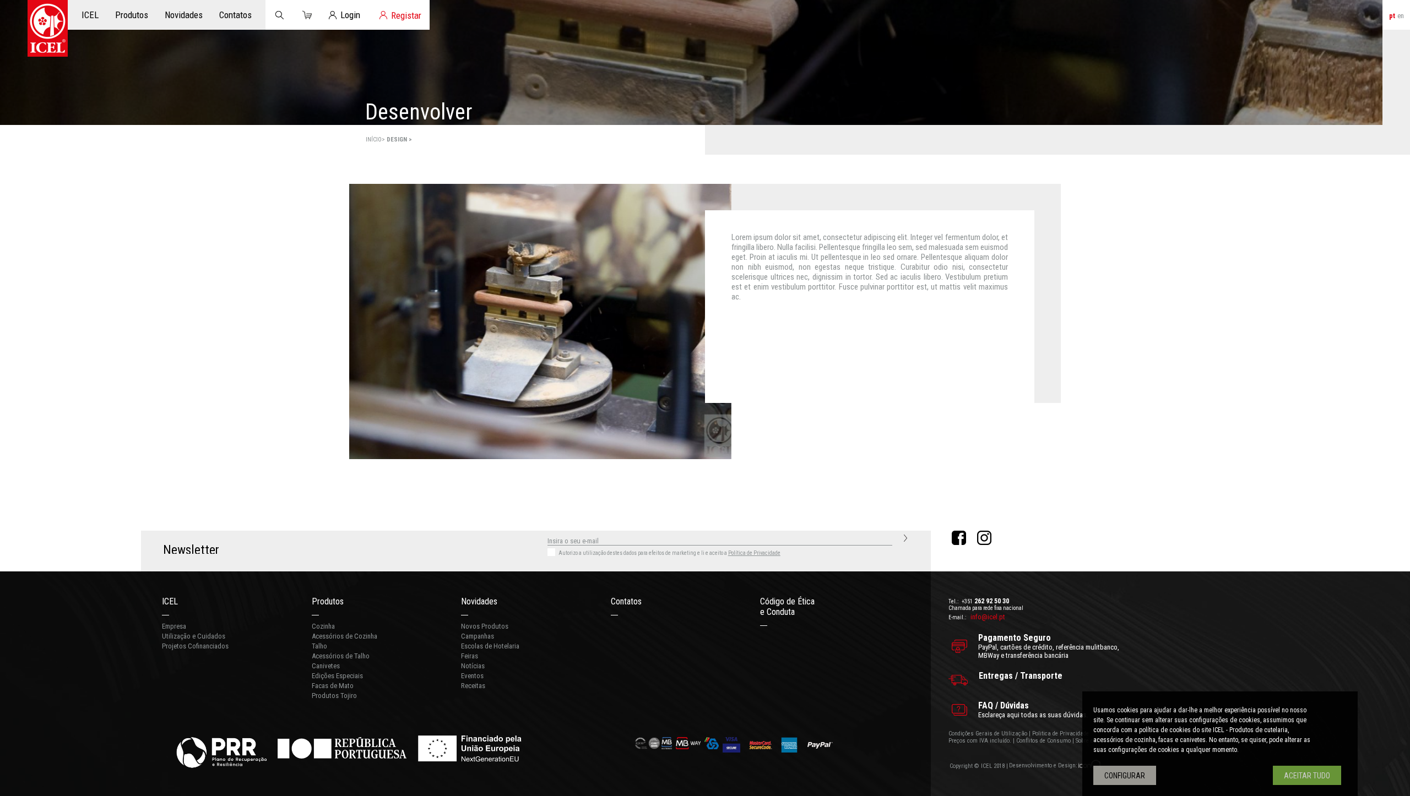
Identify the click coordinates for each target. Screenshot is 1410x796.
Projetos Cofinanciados (195, 646)
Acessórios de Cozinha (344, 636)
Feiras (469, 656)
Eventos (472, 676)
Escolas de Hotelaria (490, 646)
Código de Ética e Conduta (787, 606)
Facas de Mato (333, 685)
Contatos (626, 601)
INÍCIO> (376, 139)
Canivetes (326, 666)
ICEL (170, 601)
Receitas (473, 685)
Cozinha (323, 626)
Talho (319, 646)
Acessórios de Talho (341, 656)
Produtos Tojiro (334, 695)
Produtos (328, 601)
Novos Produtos (484, 626)
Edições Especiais (337, 676)
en (1400, 16)
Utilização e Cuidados (193, 636)
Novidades (479, 601)
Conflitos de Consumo (1043, 740)
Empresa (174, 626)
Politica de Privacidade (1060, 733)
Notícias (473, 666)
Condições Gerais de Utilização (987, 733)
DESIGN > (399, 139)
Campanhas (477, 636)
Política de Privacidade (754, 553)
